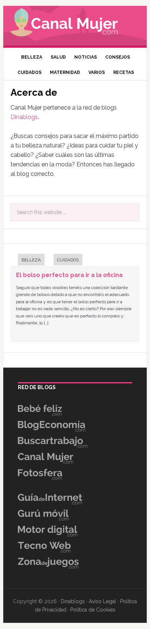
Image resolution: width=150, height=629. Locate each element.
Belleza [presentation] (31, 259)
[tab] (27, 260)
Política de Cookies (92, 610)
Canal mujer (75, 23)
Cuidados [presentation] (68, 259)
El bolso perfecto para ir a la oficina (69, 275)
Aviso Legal (102, 601)
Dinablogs (24, 117)
